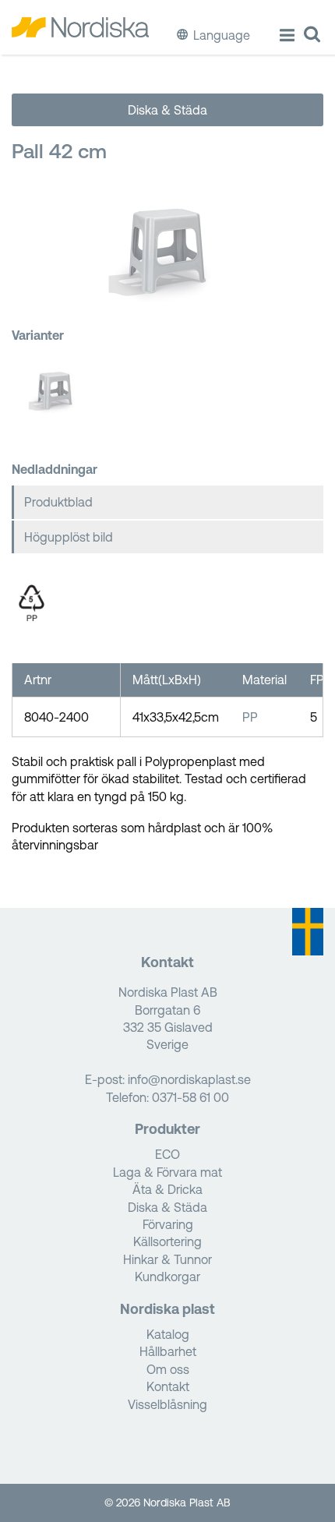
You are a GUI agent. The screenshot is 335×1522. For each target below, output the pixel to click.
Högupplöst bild (68, 537)
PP (250, 717)
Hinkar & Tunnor (167, 1259)
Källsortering (167, 1241)
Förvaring (168, 1224)
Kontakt (167, 1386)
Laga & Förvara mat (167, 1172)
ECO (167, 1154)
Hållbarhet (167, 1351)
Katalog (167, 1334)
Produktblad (58, 502)
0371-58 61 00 (190, 1097)
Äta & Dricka (167, 1189)
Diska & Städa (167, 110)
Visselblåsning (167, 1404)
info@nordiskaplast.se (189, 1079)
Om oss (167, 1369)
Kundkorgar (167, 1277)
